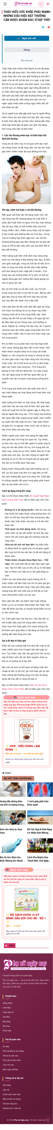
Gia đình (6, 1017)
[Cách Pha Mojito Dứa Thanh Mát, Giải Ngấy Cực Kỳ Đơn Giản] (40, 845)
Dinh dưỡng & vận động (13, 1051)
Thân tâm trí (8, 1012)
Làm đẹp (7, 1007)
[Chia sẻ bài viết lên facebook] (37, 27)
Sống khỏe (7, 1003)
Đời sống (6, 1021)
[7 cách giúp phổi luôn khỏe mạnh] (40, 789)
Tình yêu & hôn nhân (12, 1060)
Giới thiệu (7, 1085)
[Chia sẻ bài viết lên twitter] (43, 27)
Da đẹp (6, 1046)
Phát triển (7, 1030)
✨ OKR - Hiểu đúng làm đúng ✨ (22, 747)
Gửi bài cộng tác (10, 1103)
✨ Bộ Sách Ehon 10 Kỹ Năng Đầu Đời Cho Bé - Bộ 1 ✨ (26, 918)
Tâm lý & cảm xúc (10, 1055)
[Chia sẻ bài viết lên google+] (48, 27)
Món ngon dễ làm (10, 1069)
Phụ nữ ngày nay (21, 1120)
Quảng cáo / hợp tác (12, 1108)
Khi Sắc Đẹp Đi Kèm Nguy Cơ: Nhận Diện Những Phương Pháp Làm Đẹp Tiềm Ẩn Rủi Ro (39, 831)
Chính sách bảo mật (11, 1094)
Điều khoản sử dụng (11, 1099)
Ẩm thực (6, 1026)
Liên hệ (6, 1090)
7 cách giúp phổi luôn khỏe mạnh (38, 803)
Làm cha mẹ (8, 1065)
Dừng (27, 49)
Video (11, 946)
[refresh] (47, 4)
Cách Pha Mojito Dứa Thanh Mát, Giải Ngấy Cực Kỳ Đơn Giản (38, 859)
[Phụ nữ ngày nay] (23, 3)
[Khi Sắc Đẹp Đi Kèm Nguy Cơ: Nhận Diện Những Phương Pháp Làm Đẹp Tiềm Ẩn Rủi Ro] (40, 817)
